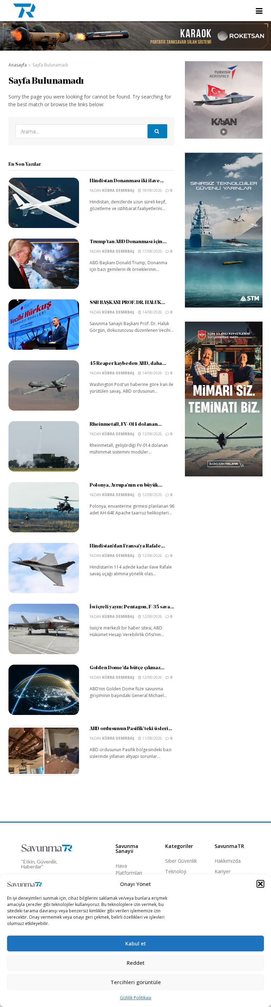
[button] (260, 883)
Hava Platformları (128, 869)
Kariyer (222, 871)
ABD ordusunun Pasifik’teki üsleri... (131, 729)
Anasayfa (17, 65)
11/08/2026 (151, 738)
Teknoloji (175, 871)
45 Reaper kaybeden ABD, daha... (128, 363)
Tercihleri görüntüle (135, 982)
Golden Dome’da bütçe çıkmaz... (127, 668)
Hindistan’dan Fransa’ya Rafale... (127, 546)
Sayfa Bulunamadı (50, 65)
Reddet (136, 962)
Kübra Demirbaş (118, 190)
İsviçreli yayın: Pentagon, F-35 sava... (132, 607)
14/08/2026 (151, 312)
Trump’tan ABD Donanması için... (128, 242)
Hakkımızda (228, 860)
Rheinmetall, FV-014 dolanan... (126, 424)
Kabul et (135, 943)
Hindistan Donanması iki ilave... (127, 181)
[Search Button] (157, 131)
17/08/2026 (151, 251)
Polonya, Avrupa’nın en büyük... (126, 485)
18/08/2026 (151, 190)
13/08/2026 (151, 433)
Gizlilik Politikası (135, 998)
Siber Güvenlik (181, 860)
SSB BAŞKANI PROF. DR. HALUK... (127, 302)
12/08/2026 (151, 494)
